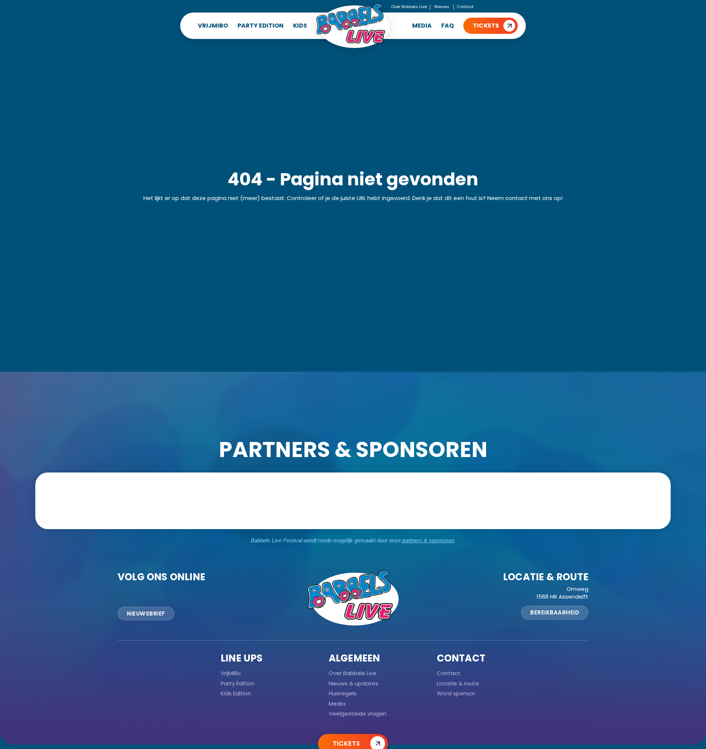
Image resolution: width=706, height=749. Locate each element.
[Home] (353, 26)
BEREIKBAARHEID (554, 612)
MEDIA (422, 25)
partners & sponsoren (428, 540)
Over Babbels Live (409, 7)
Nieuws (441, 7)
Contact (465, 7)
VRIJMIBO (213, 25)
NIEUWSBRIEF (146, 613)
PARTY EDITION (261, 25)
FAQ (447, 25)
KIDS (300, 25)
